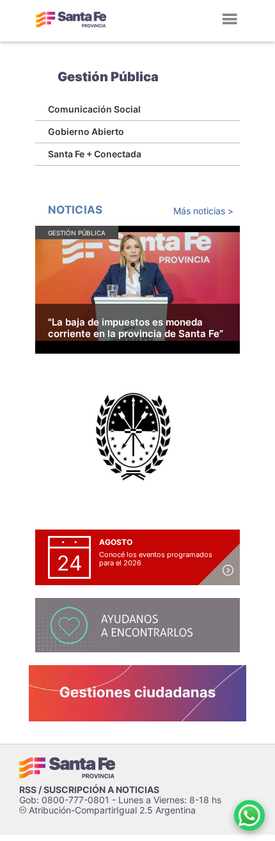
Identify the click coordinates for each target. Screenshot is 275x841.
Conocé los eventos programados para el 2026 (155, 558)
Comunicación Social (94, 109)
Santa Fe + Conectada (94, 153)
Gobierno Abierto (86, 131)
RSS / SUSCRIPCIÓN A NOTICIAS (89, 789)
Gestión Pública (108, 76)
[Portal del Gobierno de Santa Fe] (71, 19)
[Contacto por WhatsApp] (249, 815)
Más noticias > (203, 210)
